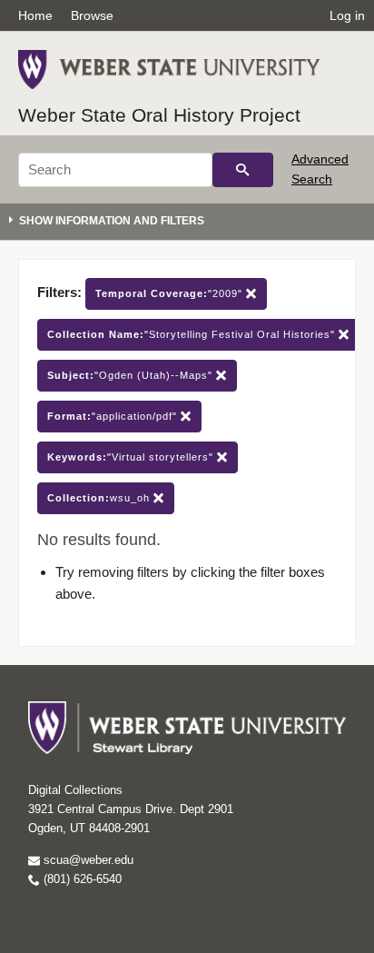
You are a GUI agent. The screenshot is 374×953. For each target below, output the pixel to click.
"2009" (170, 293)
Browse (92, 15)
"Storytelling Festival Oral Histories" (193, 334)
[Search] (242, 170)
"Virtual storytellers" (132, 457)
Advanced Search (320, 169)
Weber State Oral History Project (159, 114)
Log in (347, 15)
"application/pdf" (114, 416)
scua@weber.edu (86, 860)
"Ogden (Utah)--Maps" (131, 375)
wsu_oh (100, 497)
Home (35, 15)
